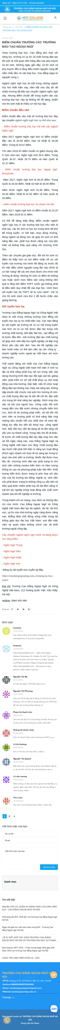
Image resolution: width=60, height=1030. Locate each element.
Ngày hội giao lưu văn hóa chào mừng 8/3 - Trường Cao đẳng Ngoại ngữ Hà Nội (27, 928)
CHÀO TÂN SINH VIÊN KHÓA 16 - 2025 (20, 958)
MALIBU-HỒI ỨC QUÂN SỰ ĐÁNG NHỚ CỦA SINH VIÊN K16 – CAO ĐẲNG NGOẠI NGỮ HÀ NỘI (29, 908)
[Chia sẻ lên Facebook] (12, 609)
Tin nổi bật (8, 899)
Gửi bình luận (49, 867)
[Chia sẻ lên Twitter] (18, 609)
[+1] (29, 609)
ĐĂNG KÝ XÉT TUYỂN (19, 3)
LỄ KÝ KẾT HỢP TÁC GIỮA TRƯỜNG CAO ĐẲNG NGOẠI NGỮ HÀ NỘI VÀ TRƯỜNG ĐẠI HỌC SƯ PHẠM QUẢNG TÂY (29, 939)
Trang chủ (6, 3)
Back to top (31, 1025)
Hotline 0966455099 (36, 3)
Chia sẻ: (5, 609)
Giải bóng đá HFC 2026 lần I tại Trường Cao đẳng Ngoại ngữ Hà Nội (29, 918)
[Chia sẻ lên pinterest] (23, 609)
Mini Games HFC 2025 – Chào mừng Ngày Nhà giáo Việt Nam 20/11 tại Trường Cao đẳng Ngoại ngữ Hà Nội (28, 949)
